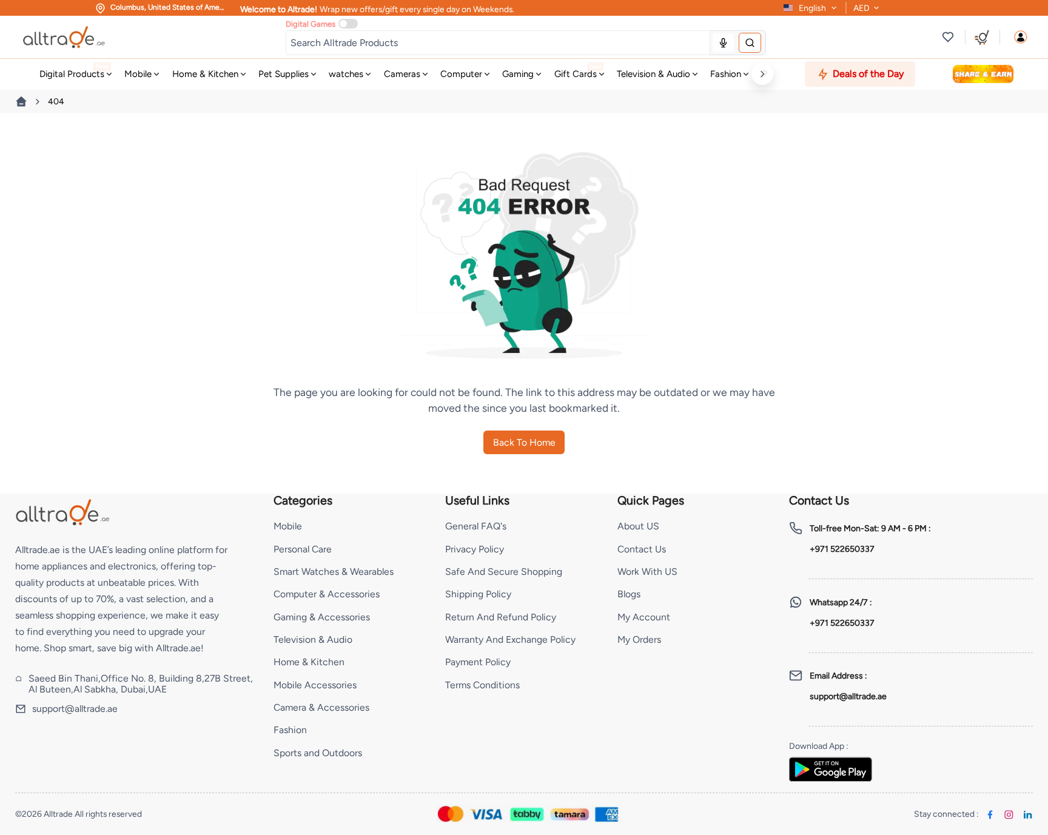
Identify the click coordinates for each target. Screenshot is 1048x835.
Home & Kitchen (309, 662)
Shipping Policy (478, 594)
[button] (1021, 37)
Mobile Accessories (315, 685)
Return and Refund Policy (500, 617)
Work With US (647, 571)
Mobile (288, 526)
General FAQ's (475, 526)
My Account (643, 617)
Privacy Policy (474, 549)
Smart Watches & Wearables (334, 571)
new (594, 66)
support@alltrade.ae (75, 708)
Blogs (628, 594)
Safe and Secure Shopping (503, 571)
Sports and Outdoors (318, 753)
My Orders (639, 639)
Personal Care (303, 549)
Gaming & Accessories (322, 617)
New (102, 66)
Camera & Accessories (321, 707)
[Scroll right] (762, 74)
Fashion (290, 730)
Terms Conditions (482, 685)
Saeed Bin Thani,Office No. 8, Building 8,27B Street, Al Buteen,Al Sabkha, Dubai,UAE (141, 684)
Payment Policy (478, 662)
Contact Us (641, 549)
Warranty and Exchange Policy (510, 639)
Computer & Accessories (327, 594)
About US (638, 526)
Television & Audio (313, 639)
